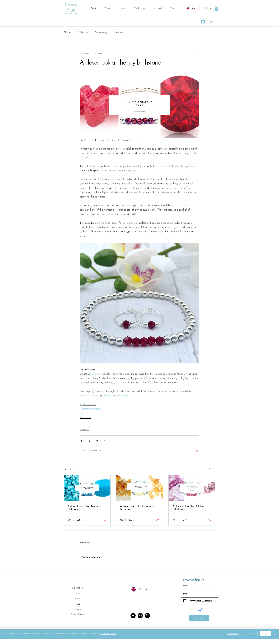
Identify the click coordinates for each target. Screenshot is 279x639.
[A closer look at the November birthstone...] (139, 488)
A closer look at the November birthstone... (137, 508)
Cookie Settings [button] (233, 634)
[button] (205, 8)
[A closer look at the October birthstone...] (192, 488)
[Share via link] (105, 440)
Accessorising (101, 32)
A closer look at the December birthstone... (84, 508)
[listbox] (205, 8)
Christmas (118, 32)
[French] (193, 8)
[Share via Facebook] (81, 440)
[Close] (275, 633)
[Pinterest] (147, 615)
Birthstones (83, 32)
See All (212, 469)
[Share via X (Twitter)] (89, 440)
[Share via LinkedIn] (97, 440)
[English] (188, 8)
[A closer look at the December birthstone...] (87, 488)
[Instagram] (140, 615)
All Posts (68, 32)
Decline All (250, 634)
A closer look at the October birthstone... (188, 508)
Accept (265, 634)
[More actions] (197, 54)
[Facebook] (133, 615)
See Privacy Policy (108, 634)
